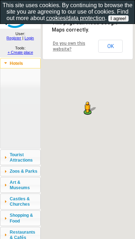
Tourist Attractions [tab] (21, 157)
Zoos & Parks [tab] (23, 171)
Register (13, 38)
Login (29, 38)
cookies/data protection (75, 18)
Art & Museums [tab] (20, 185)
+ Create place (20, 52)
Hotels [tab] (16, 63)
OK (110, 46)
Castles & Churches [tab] (20, 201)
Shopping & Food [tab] (21, 218)
